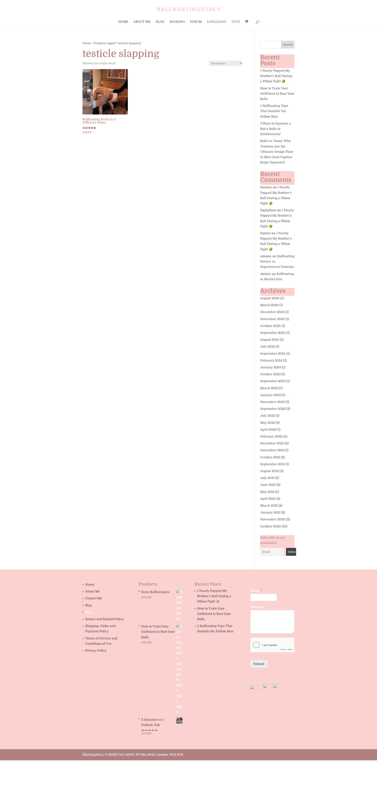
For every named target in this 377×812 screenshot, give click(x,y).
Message (257, 607)
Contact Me (93, 598)
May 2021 (267, 492)
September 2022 (272, 409)
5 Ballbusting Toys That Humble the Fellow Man (274, 111)
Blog (160, 22)
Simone (266, 187)
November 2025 (272, 319)
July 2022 (267, 415)
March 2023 (269, 388)
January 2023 (270, 395)
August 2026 (269, 298)
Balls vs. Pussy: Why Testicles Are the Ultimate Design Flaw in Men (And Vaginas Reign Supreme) (276, 151)
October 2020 (270, 526)
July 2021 (267, 478)
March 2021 (269, 505)
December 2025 (272, 312)
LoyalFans (216, 22)
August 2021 (269, 471)
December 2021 (272, 443)
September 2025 (272, 333)
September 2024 (272, 353)
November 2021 (272, 450)
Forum (196, 22)
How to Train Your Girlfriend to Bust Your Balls (277, 94)
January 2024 (270, 367)
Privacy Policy (96, 650)
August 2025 (269, 339)
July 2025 (267, 346)
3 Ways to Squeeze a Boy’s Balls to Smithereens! (275, 129)
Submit (258, 664)
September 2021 (272, 464)
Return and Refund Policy (104, 619)
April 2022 (268, 429)
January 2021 (270, 512)
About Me (142, 22)
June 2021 (267, 485)
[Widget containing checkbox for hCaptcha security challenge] (272, 644)
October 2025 (270, 326)
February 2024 (271, 360)
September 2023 (272, 381)
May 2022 (267, 423)
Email (256, 590)
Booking (177, 22)
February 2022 (271, 436)
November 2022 (272, 402)
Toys (235, 22)
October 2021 (270, 457)
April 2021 (267, 499)
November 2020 (272, 519)
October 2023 (270, 374)
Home (123, 22)
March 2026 (269, 305)
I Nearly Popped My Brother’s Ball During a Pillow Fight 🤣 (276, 76)
